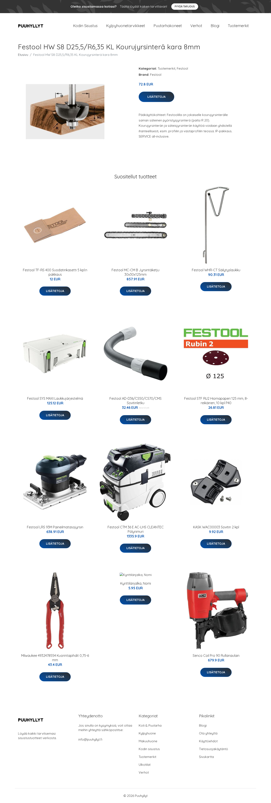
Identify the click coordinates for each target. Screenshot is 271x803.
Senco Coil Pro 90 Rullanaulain (216, 655)
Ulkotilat (145, 765)
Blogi (215, 25)
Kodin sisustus (149, 749)
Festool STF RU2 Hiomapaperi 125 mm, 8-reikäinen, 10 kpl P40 (216, 400)
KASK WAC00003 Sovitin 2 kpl (216, 527)
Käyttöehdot (208, 741)
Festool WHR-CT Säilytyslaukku (216, 270)
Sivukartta (206, 757)
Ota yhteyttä (208, 733)
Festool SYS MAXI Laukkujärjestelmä (55, 398)
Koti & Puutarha (150, 725)
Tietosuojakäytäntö (213, 749)
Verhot (196, 25)
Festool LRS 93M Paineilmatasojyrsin (55, 527)
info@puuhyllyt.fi (90, 739)
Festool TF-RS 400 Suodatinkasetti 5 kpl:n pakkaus (55, 272)
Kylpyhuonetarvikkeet (125, 25)
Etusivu (23, 55)
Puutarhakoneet (167, 25)
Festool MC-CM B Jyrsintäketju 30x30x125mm (135, 272)
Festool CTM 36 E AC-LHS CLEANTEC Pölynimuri (136, 529)
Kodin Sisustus (85, 25)
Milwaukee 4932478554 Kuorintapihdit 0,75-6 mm (55, 657)
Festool (182, 68)
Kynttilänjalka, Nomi (135, 583)
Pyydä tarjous (185, 6)
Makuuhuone (148, 741)
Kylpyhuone (147, 733)
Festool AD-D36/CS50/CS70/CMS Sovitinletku (135, 400)
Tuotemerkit (238, 25)
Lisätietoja (156, 97)
